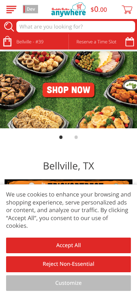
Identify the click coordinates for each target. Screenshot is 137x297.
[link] (68, 90)
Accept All (68, 245)
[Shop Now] (11, 9)
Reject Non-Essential (68, 264)
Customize (68, 283)
